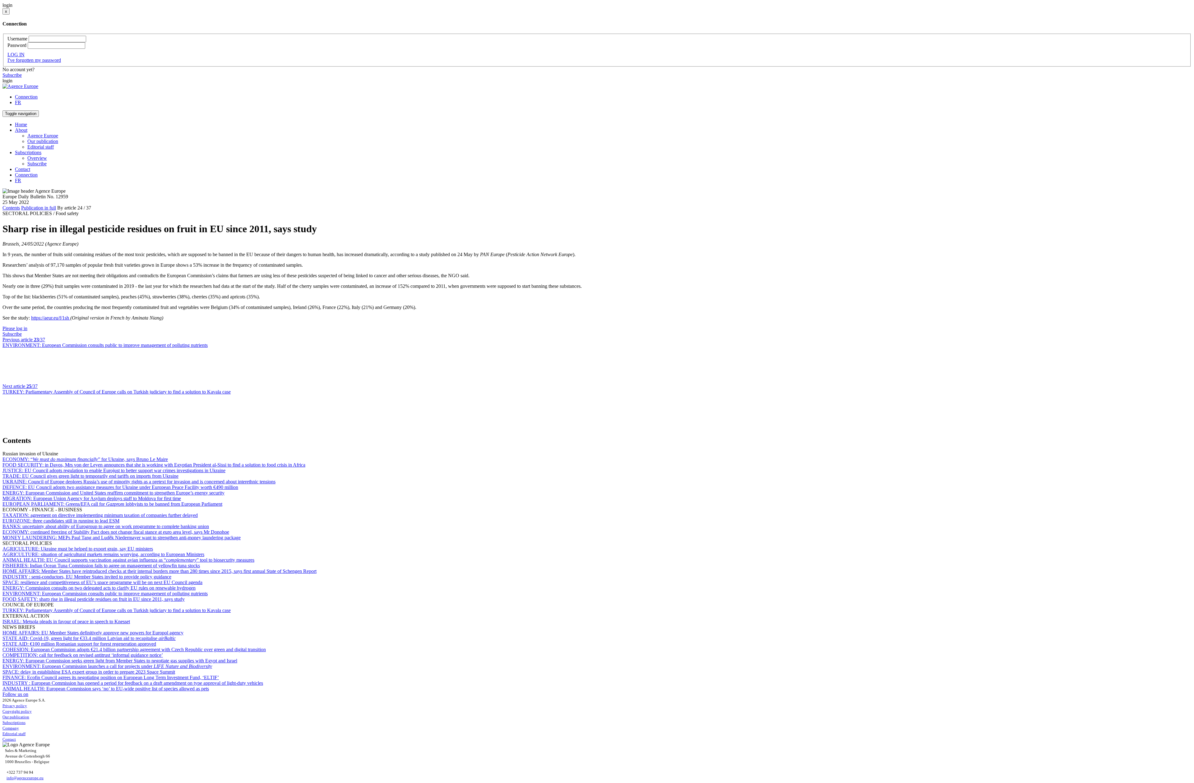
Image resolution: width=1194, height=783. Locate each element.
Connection (26, 96)
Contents (11, 207)
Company (10, 728)
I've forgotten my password (34, 60)
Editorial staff (40, 147)
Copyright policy (17, 711)
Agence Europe (42, 135)
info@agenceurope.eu (25, 778)
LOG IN (16, 54)
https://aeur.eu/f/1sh (50, 317)
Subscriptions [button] (28, 152)
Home (21, 124)
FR (18, 102)
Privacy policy (14, 705)
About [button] (21, 130)
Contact (22, 169)
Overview (37, 158)
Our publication (42, 141)
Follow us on (15, 694)
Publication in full (38, 207)
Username (17, 38)
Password (16, 45)
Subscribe (12, 75)
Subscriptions (13, 722)
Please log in (14, 328)
